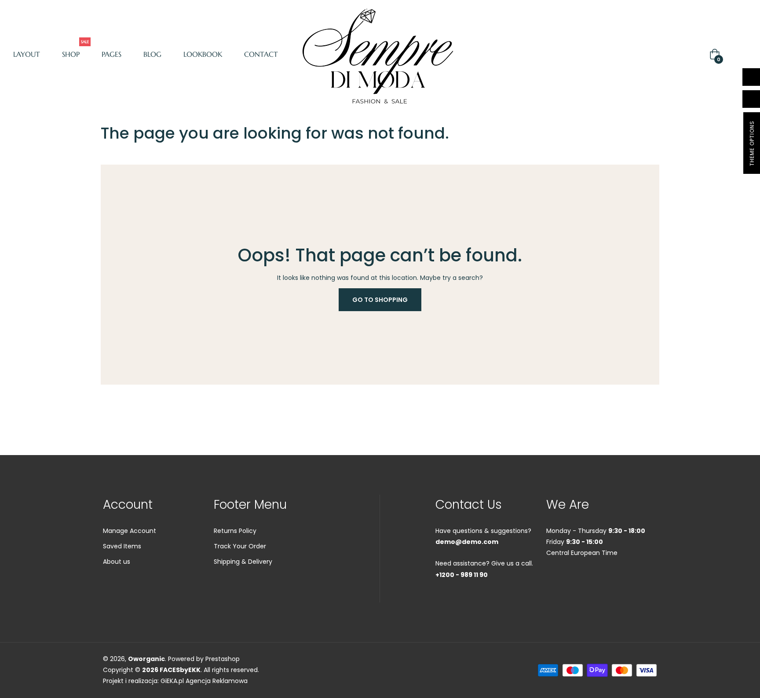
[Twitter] (566, 581)
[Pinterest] (614, 581)
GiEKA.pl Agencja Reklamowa (204, 680)
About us (116, 561)
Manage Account (129, 530)
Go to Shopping (380, 299)
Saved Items (122, 546)
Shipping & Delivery (243, 561)
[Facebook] (550, 581)
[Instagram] (598, 581)
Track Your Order (240, 546)
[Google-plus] (582, 581)
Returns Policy (235, 530)
